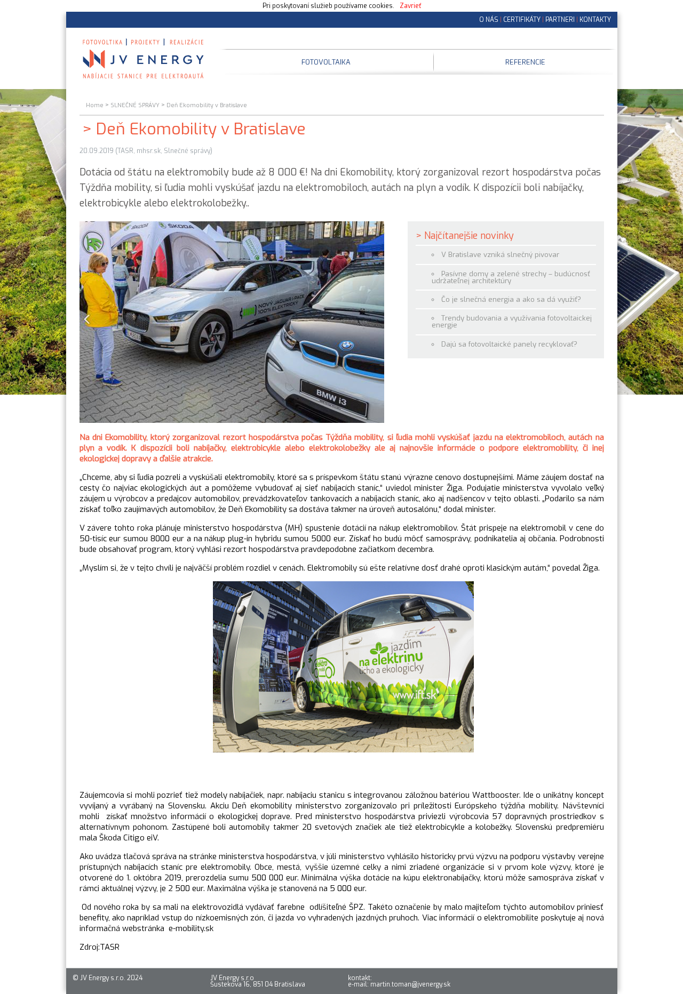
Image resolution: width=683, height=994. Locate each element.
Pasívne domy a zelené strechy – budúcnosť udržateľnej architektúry (511, 277)
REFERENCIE (525, 62)
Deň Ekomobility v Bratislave (206, 105)
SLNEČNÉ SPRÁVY (135, 105)
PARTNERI (560, 19)
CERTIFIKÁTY (522, 19)
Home (95, 105)
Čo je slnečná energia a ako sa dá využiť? (511, 299)
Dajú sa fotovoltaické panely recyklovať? (509, 344)
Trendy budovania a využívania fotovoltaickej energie (512, 322)
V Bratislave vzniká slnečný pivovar (500, 254)
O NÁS (488, 19)
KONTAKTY (595, 19)
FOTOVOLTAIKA (326, 62)
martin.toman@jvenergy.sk (410, 984)
